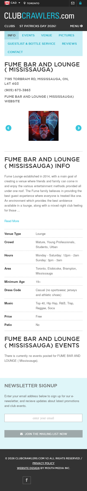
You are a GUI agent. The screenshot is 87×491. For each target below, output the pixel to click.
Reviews (69, 43)
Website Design (28, 468)
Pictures (66, 35)
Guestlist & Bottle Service (31, 43)
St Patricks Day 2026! (37, 26)
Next (78, 128)
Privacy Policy (43, 463)
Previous (8, 128)
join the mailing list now (45, 433)
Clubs (9, 26)
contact (15, 52)
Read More (11, 221)
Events (28, 35)
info (12, 35)
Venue (46, 35)
